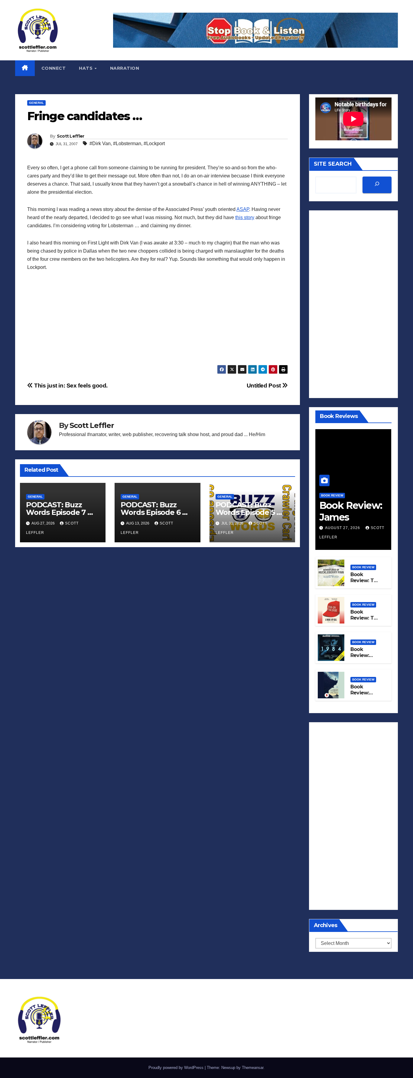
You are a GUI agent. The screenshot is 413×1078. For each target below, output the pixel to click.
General (36, 102)
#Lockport (154, 143)
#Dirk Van (100, 143)
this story (244, 217)
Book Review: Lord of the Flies (363, 696)
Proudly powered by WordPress (176, 1067)
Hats (86, 68)
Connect (53, 68)
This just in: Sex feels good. (70, 385)
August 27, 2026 (343, 528)
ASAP (242, 209)
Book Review (332, 495)
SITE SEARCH (333, 164)
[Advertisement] (157, 322)
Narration (124, 68)
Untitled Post (264, 385)
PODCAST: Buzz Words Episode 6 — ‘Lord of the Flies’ (155, 512)
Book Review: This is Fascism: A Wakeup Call (365, 621)
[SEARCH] (377, 185)
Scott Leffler (70, 136)
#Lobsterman (127, 143)
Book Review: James (350, 511)
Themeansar (252, 1067)
